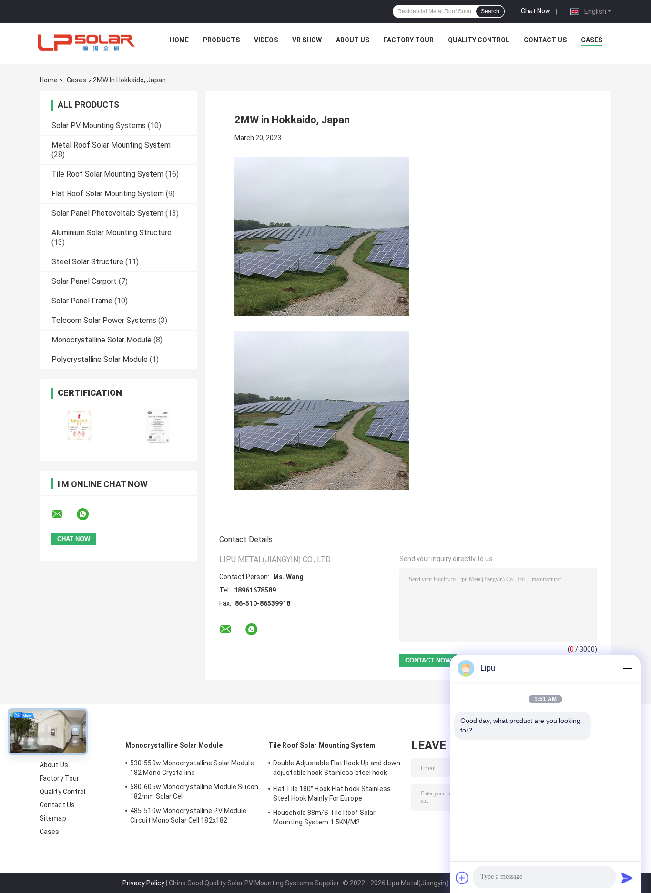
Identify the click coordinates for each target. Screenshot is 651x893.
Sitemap (53, 818)
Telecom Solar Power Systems (103, 320)
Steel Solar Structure (87, 261)
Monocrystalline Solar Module (101, 339)
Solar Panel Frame (81, 300)
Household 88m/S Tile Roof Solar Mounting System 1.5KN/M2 (324, 817)
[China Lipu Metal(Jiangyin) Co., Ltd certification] (79, 426)
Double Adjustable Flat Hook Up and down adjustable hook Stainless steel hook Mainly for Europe (336, 769)
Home (179, 40)
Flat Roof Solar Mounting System (107, 193)
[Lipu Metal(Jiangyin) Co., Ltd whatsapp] (89, 514)
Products (221, 40)
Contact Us (545, 40)
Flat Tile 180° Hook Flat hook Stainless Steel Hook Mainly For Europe (332, 793)
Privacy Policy (143, 883)
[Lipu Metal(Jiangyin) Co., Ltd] (87, 42)
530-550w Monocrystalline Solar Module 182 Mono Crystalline (192, 767)
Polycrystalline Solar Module (99, 359)
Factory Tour (409, 40)
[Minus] (627, 668)
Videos (266, 40)
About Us (352, 40)
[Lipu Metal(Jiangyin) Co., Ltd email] (63, 514)
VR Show (307, 40)
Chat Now (535, 11)
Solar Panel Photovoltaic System (107, 213)
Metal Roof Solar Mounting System (111, 145)
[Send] (627, 877)
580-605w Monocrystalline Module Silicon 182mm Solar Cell (194, 791)
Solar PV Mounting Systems (98, 125)
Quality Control (478, 40)
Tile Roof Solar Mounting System (107, 174)
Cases (591, 40)
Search (490, 11)
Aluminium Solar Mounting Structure (111, 232)
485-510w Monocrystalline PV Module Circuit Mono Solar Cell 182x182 (188, 815)
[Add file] (462, 877)
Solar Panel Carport (84, 281)
